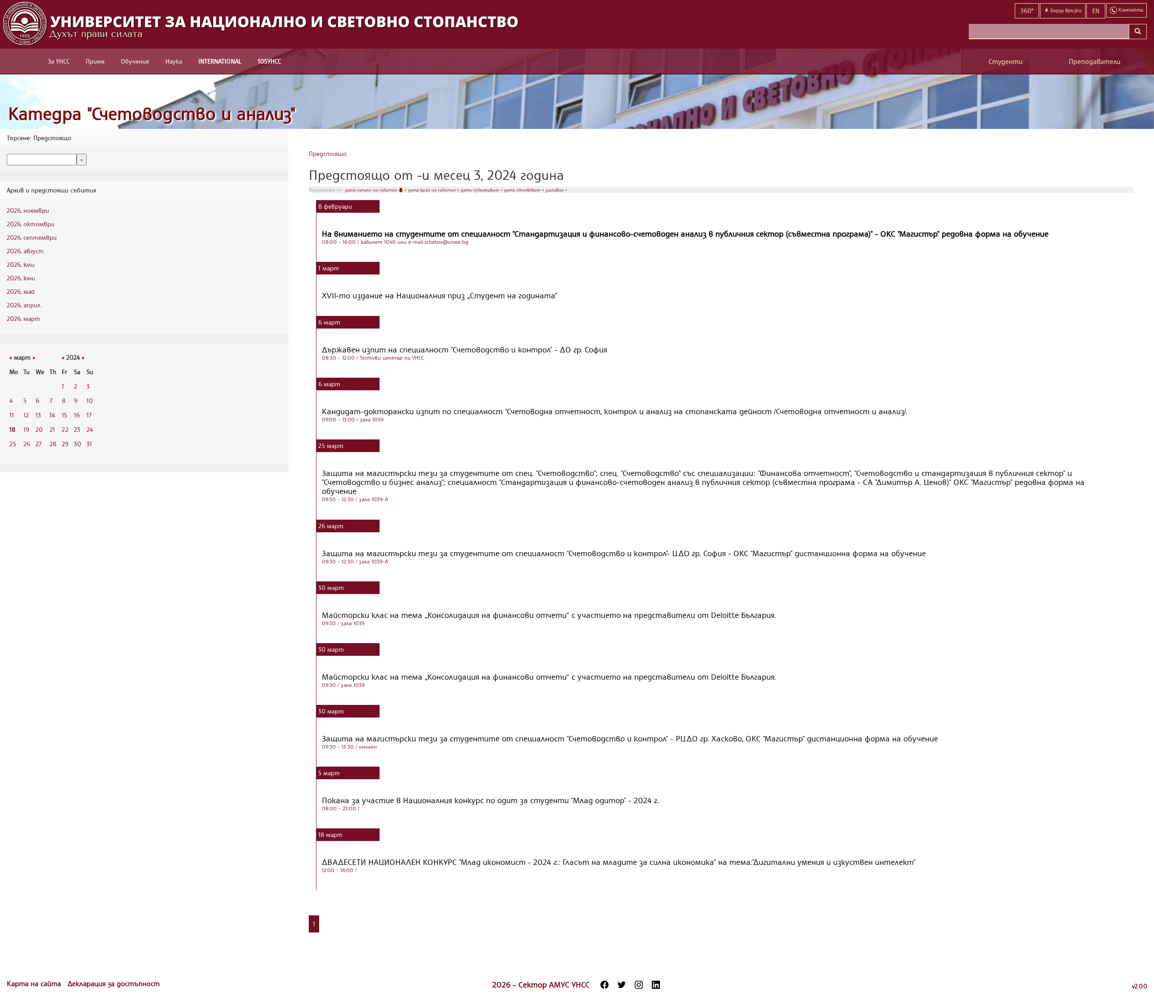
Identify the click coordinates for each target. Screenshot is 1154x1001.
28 (53, 444)
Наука (173, 61)
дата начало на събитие (371, 189)
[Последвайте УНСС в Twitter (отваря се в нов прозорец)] (621, 985)
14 (52, 415)
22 (65, 429)
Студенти (1006, 61)
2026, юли (21, 264)
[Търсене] (1138, 31)
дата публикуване (480, 189)
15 (64, 415)
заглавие (555, 189)
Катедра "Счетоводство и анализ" (152, 113)
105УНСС (269, 61)
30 (77, 444)
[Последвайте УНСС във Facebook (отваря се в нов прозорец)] (604, 985)
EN (1095, 10)
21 (52, 429)
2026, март (23, 318)
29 (65, 444)
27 (38, 444)
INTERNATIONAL (220, 61)
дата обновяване (523, 189)
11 (11, 415)
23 (77, 429)
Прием (95, 61)
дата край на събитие (432, 189)
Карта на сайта (35, 983)
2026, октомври (31, 224)
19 (26, 429)
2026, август (25, 251)
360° (1027, 10)
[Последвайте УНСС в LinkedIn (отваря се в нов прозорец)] (656, 985)
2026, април (24, 305)
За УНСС (58, 61)
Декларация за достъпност (114, 983)
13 (38, 415)
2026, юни (21, 278)
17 (89, 415)
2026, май (21, 291)
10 (90, 400)
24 (90, 429)
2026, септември (32, 237)
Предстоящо (328, 153)
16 (77, 415)
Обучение (135, 61)
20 (39, 429)
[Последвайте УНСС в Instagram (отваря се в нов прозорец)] (639, 985)
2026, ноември (28, 210)
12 (26, 415)
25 (12, 444)
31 (89, 444)
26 (26, 444)
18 (12, 429)
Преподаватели (1095, 61)
